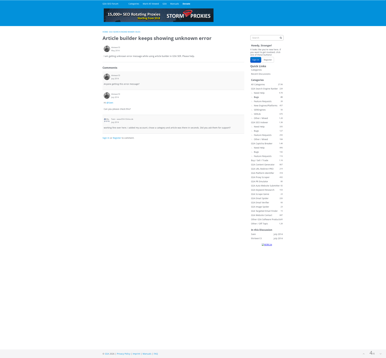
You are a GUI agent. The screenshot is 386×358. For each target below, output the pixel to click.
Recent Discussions (261, 73)
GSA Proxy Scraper (267, 177)
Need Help (268, 92)
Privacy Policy (123, 353)
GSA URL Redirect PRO (267, 168)
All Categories (267, 84)
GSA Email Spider (267, 198)
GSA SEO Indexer (267, 122)
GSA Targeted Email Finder (267, 210)
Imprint (136, 353)
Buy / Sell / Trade (267, 160)
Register (117, 137)
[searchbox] (266, 38)
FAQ (156, 353)
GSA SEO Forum (110, 3)
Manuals (174, 3)
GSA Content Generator (267, 164)
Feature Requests (268, 101)
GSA (165, 3)
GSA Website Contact (267, 215)
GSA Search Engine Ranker (267, 88)
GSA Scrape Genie (267, 194)
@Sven (109, 102)
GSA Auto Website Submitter (267, 185)
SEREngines (268, 109)
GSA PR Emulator (267, 181)
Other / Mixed (268, 118)
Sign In (106, 137)
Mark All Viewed (151, 3)
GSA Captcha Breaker (267, 143)
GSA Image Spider (267, 206)
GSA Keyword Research (267, 189)
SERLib (268, 114)
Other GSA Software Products (267, 219)
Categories (133, 3)
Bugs (268, 97)
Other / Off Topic (267, 223)
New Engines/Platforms (268, 105)
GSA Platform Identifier (267, 173)
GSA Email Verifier (267, 202)
